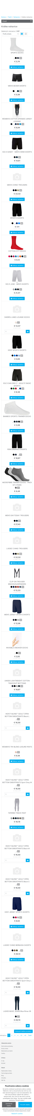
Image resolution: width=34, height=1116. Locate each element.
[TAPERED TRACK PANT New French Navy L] (16, 818)
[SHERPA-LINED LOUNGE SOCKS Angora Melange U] (16, 323)
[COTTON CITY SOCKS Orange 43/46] (20, 256)
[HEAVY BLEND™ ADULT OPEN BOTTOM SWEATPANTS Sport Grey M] (16, 785)
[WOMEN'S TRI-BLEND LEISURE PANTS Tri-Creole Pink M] (16, 752)
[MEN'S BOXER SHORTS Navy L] (18, 91)
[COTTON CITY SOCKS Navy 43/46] (22, 256)
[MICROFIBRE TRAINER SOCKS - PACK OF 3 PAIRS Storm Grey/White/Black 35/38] (16, 488)
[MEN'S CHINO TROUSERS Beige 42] (18, 190)
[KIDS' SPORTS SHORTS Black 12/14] (12, 356)
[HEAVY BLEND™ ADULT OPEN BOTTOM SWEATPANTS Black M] (16, 851)
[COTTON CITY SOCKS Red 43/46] (9, 256)
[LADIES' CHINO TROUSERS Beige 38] (18, 554)
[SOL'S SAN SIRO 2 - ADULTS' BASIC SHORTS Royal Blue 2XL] (20, 389)
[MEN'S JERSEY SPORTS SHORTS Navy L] (13, 620)
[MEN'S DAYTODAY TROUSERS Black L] (15, 521)
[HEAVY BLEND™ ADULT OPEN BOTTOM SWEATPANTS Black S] (16, 884)
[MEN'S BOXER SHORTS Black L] (13, 91)
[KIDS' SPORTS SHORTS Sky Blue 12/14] (19, 356)
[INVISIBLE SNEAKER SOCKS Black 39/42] (17, 653)
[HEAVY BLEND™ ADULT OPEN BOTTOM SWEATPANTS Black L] (16, 719)
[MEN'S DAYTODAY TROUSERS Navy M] (17, 521)
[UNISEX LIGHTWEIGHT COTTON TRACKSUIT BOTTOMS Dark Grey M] (19, 686)
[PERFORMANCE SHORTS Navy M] (16, 455)
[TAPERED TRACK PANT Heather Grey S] (11, 818)
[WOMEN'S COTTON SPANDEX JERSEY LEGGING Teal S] (20, 124)
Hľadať (4, 21)
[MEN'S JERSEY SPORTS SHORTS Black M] (16, 620)
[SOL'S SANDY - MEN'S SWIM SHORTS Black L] (15, 157)
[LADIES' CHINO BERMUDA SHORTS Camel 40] (15, 951)
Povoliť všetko (25, 1105)
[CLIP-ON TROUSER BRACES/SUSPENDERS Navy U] (13, 587)
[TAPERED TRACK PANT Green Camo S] (20, 818)
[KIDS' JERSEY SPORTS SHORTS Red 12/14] (16, 918)
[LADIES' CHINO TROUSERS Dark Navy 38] (13, 554)
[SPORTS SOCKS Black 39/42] (16, 58)
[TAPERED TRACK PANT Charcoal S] (18, 818)
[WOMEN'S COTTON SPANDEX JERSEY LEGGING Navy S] (16, 124)
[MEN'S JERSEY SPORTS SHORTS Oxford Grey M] (18, 620)
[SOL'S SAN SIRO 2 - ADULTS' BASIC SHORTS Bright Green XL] (13, 389)
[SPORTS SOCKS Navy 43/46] (18, 58)
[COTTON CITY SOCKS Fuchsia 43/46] (13, 256)
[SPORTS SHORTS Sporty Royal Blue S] (19, 223)
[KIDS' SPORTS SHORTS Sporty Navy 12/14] (17, 356)
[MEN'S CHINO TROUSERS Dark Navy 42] (13, 190)
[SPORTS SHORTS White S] (15, 223)
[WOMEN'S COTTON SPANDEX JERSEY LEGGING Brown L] (18, 124)
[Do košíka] (28, 331)
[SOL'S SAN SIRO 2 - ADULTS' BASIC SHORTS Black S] (11, 389)
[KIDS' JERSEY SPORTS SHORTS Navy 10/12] (13, 918)
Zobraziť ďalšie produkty (23, 1031)
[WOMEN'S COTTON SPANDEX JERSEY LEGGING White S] (13, 124)
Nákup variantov (18, 67)
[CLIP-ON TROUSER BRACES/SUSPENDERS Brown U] (16, 587)
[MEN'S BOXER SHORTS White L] (16, 91)
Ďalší (30, 1035)
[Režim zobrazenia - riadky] (26, 34)
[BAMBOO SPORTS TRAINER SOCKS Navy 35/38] (17, 422)
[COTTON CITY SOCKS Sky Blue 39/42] (18, 256)
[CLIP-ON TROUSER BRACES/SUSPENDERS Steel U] (20, 587)
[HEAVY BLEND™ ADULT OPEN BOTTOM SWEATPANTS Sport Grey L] (16, 984)
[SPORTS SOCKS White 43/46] (13, 58)
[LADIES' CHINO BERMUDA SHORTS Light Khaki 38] (17, 951)
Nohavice (17, 17)
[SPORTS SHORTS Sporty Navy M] (17, 223)
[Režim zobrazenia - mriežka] (22, 34)
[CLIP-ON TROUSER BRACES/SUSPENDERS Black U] (11, 587)
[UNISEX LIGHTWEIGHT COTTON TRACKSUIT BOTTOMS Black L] (15, 686)
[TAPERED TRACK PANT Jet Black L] (13, 818)
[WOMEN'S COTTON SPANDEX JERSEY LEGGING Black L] (11, 124)
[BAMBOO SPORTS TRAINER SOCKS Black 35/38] (19, 422)
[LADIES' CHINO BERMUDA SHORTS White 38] (19, 951)
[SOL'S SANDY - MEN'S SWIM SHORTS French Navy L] (17, 157)
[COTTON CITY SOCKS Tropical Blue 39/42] (16, 256)
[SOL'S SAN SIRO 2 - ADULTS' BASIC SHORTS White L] (18, 389)
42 (25, 1035)
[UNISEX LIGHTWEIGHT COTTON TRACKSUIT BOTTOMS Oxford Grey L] (17, 686)
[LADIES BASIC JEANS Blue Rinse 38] (16, 1017)
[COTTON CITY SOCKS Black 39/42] (11, 256)
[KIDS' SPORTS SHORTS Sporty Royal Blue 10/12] (15, 356)
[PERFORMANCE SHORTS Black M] (13, 455)
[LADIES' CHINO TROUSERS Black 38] (16, 554)
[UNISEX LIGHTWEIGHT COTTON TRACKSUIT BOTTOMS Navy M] (12, 686)
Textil (10, 17)
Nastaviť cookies (17, 1113)
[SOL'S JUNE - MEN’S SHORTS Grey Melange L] (13, 289)
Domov (3, 17)
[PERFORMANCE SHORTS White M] (18, 455)
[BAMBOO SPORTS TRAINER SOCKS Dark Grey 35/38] (15, 422)
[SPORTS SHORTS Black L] (12, 223)
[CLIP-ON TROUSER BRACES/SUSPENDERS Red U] (18, 587)
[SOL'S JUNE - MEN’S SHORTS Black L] (18, 289)
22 (21, 1035)
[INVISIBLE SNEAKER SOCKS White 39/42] (15, 653)
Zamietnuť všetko (9, 1105)
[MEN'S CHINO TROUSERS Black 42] (16, 190)
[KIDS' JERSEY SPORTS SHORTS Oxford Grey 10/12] (18, 918)
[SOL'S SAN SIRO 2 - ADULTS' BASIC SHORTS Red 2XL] (16, 389)
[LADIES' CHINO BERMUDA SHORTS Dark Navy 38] (12, 951)
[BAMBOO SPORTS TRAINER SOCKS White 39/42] (12, 422)
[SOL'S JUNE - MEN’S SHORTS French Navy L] (16, 289)
